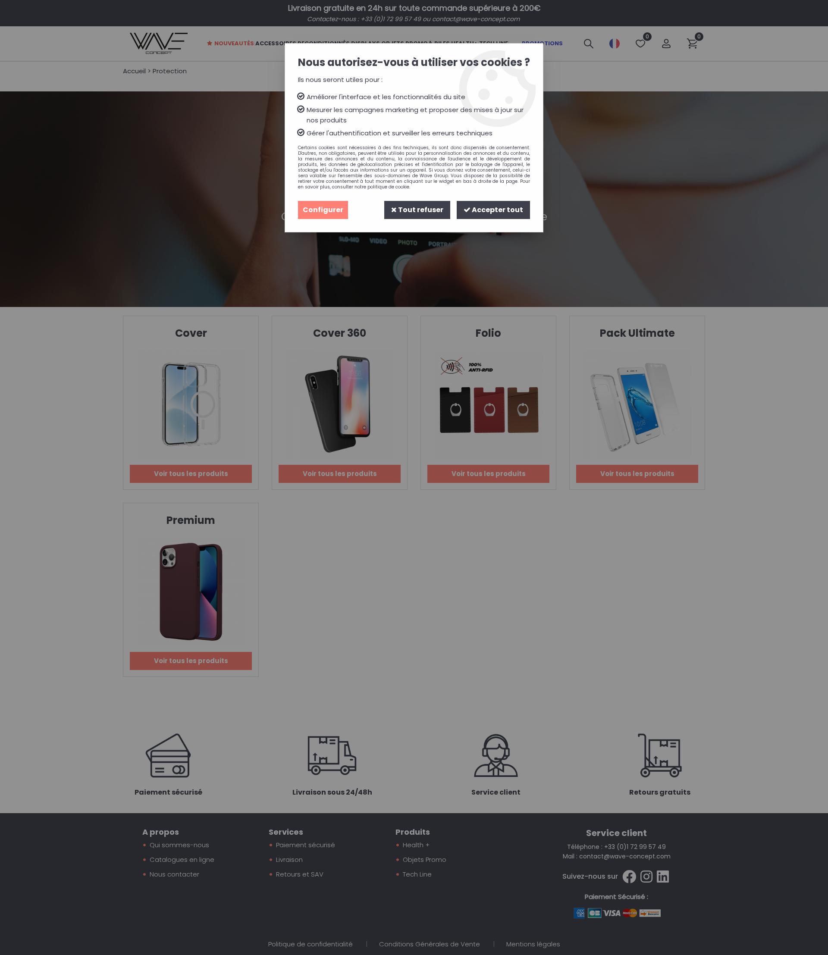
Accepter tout (496, 210)
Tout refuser (420, 210)
